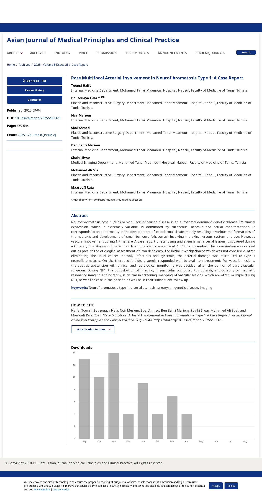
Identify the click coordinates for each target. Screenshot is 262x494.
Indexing (62, 53)
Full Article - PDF (35, 80)
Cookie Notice (61, 489)
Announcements (172, 53)
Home (11, 65)
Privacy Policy (42, 489)
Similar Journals (210, 53)
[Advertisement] (131, 11)
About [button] (12, 53)
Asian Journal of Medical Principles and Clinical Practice (93, 40)
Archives (37, 53)
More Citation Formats (91, 329)
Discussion (35, 99)
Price (83, 53)
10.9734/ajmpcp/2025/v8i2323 (37, 118)
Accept (216, 485)
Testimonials (137, 53)
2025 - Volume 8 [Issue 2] (51, 65)
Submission (107, 53)
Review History (34, 90)
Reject (231, 485)
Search (246, 52)
